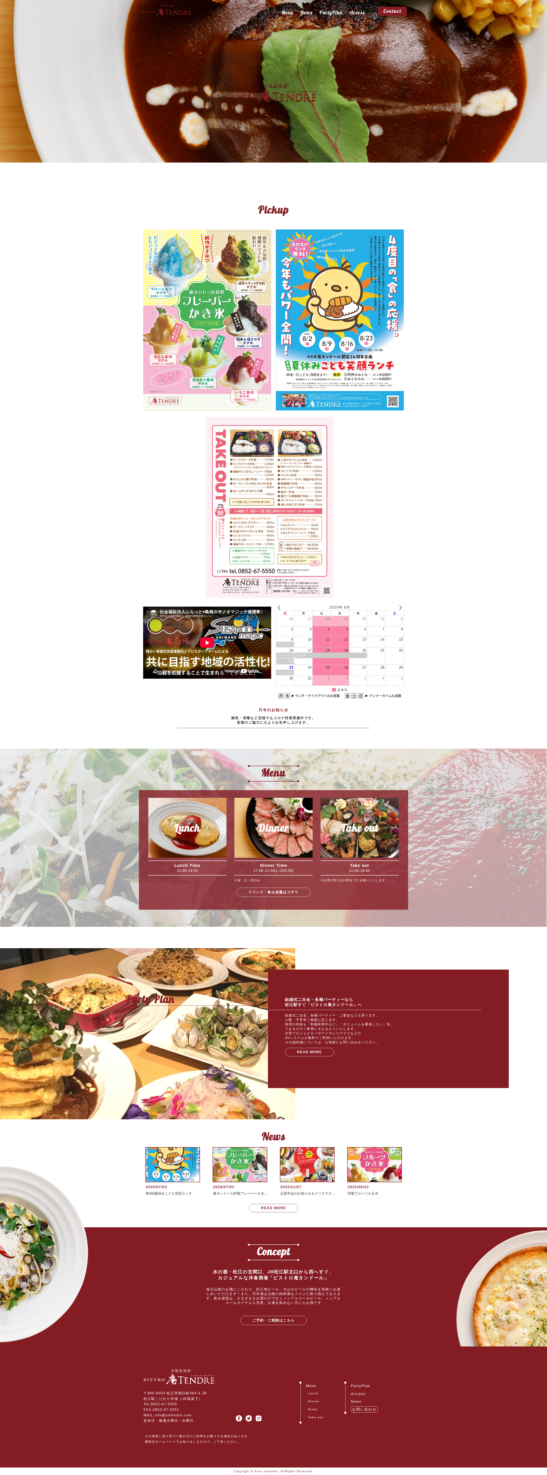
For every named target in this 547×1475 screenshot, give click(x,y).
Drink (312, 1409)
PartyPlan (331, 12)
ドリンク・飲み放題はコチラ (273, 892)
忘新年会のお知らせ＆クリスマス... (307, 1193)
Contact (392, 11)
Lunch (313, 1393)
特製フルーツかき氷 (363, 1193)
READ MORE (309, 1052)
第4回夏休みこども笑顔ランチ (169, 1193)
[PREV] (280, 607)
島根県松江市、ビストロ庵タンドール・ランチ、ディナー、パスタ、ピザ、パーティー (273, 93)
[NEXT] (400, 607)
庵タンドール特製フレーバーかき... (240, 1193)
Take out (315, 1417)
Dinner (314, 1401)
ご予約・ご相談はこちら (273, 1320)
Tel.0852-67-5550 (160, 1404)
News (306, 12)
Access (357, 12)
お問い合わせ (364, 1409)
